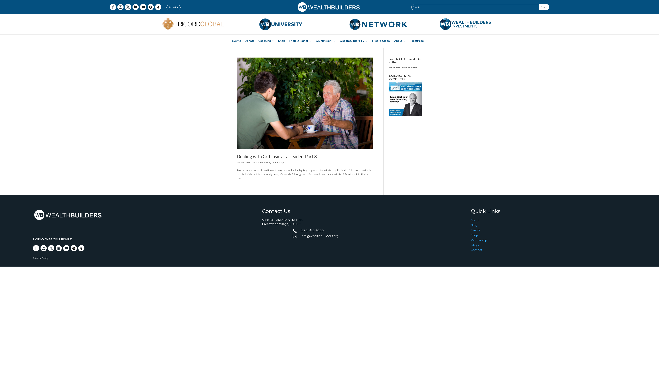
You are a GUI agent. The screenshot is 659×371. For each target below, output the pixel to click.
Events (236, 41)
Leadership (278, 162)
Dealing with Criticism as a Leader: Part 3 (277, 156)
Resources (416, 41)
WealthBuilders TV (351, 41)
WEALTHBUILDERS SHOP (403, 67)
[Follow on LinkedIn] (135, 7)
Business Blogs (261, 162)
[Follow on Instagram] (120, 7)
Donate (250, 41)
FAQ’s (475, 245)
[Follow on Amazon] (158, 7)
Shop (281, 41)
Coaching (264, 41)
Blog (474, 225)
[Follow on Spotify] (151, 7)
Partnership (479, 240)
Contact (476, 250)
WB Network (323, 41)
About (398, 41)
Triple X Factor (298, 41)
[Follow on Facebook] (113, 7)
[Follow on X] (128, 7)
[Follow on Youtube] (143, 7)
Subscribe (173, 7)
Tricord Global (381, 41)
